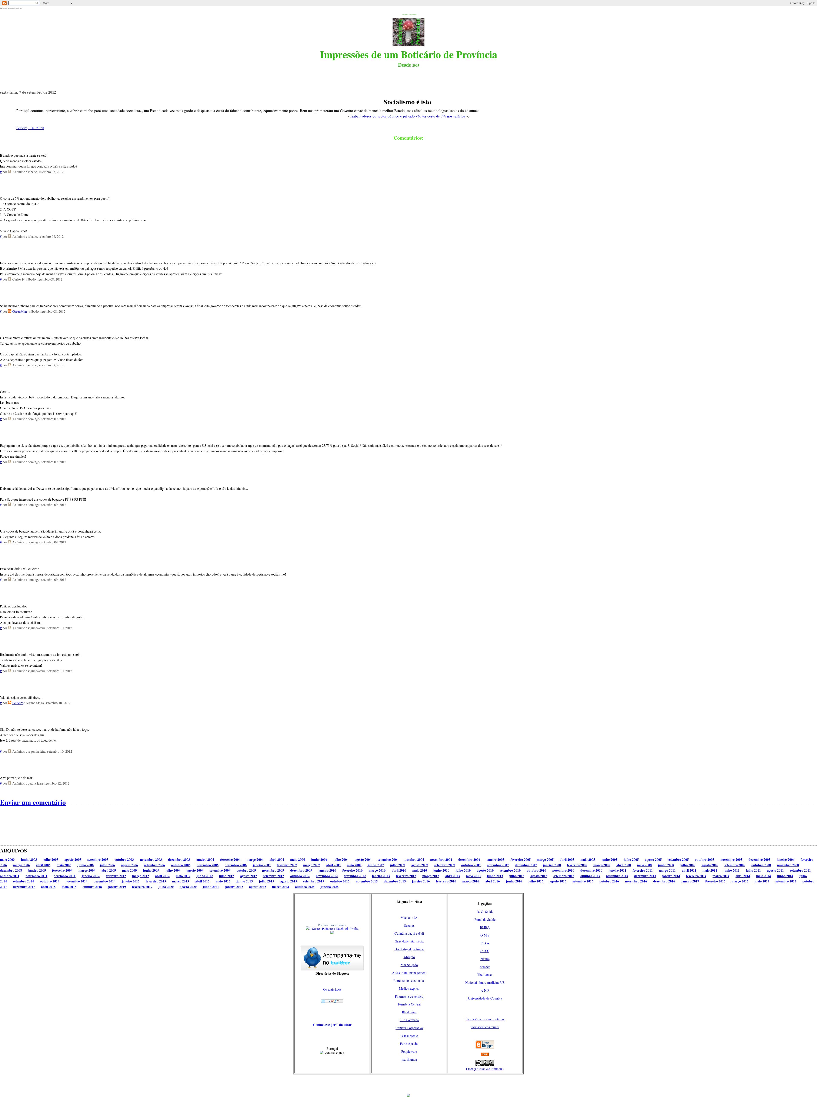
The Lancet (485, 974)
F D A (485, 943)
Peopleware (409, 1051)
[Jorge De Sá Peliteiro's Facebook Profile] (332, 928)
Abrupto (409, 957)
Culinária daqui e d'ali (409, 933)
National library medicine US (485, 982)
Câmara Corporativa (409, 1027)
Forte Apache (409, 1043)
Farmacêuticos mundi (485, 1027)
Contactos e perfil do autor (332, 1024)
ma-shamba (409, 1059)
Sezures (409, 925)
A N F (485, 990)
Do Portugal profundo (409, 949)
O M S (485, 935)
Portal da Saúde (485, 919)
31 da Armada (409, 1020)
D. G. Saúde (485, 911)
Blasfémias (409, 1012)
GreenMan (19, 311)
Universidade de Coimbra (485, 998)
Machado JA (409, 917)
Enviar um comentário (33, 802)
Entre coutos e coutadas (409, 980)
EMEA (485, 927)
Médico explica (409, 988)
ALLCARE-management (409, 972)
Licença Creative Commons (484, 1068)
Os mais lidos (332, 989)
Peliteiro (17, 702)
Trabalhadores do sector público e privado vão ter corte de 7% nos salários (408, 116)
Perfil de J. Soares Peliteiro (332, 925)
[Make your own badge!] (332, 933)
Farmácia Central (409, 1004)
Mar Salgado (409, 964)
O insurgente (409, 1035)
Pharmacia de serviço (409, 996)
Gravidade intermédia (409, 941)
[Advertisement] (408, 1084)
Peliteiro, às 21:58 (30, 128)
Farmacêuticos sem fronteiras (485, 1019)
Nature (485, 959)
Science (485, 966)
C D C (484, 951)
